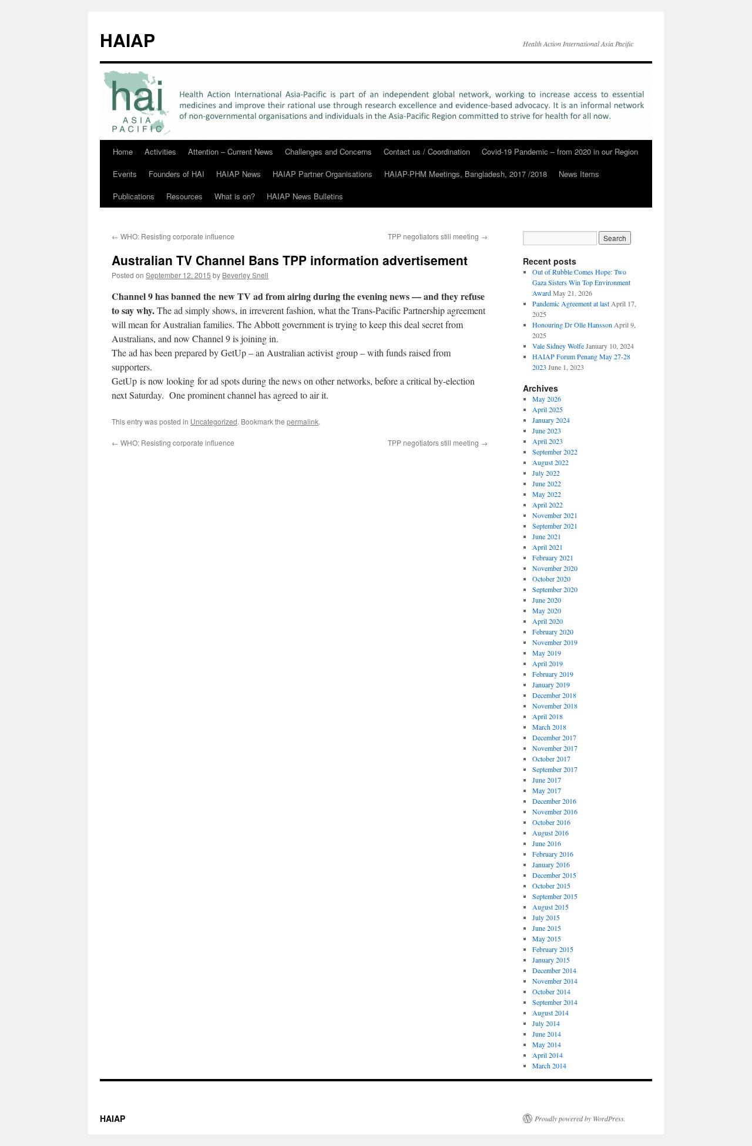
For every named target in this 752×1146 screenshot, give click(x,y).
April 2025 (547, 409)
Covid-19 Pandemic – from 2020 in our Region (560, 151)
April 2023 (547, 441)
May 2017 (546, 790)
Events (125, 173)
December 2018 (554, 695)
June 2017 (546, 779)
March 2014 (549, 1065)
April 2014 (547, 1055)
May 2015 (546, 938)
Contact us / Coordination (427, 151)
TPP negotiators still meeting (438, 236)
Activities (160, 151)
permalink (302, 421)
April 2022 (547, 504)
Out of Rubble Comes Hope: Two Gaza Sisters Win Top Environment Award (581, 282)
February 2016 (552, 853)
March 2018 (549, 726)
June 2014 (546, 1033)
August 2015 (550, 906)
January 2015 (551, 959)
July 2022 (546, 472)
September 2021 (555, 525)
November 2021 (555, 515)
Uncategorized (213, 421)
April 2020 (547, 621)
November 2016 (555, 811)
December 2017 (554, 737)
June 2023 (546, 430)
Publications (134, 196)
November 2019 (555, 642)
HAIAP (127, 39)
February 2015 (552, 949)
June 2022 (546, 483)
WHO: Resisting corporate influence (173, 236)
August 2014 (550, 1012)
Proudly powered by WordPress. (580, 1118)
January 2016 (551, 864)
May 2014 (546, 1044)
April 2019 (547, 663)
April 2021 (547, 547)
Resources (184, 196)
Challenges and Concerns (328, 151)
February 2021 (552, 557)
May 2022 (546, 494)
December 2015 (554, 875)
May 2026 (546, 398)
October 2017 (551, 758)
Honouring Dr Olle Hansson (572, 324)
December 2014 (554, 970)
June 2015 (546, 928)
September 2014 (555, 1002)
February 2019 (552, 674)
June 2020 (546, 599)
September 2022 (555, 451)
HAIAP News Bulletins (305, 196)
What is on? (234, 196)
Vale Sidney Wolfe (558, 345)
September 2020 (555, 589)
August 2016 (550, 832)
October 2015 (551, 885)
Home (123, 151)
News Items (579, 173)
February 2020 (552, 631)
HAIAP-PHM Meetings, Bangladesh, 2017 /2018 (465, 173)
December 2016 (554, 801)
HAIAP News (238, 173)
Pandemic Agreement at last (570, 303)
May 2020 (546, 610)
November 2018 (555, 705)
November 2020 (555, 568)
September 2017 (555, 769)
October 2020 (551, 578)
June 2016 (546, 843)
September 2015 (555, 896)
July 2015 (546, 917)
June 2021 (546, 536)
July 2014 (546, 1023)
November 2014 (555, 980)
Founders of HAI (176, 173)
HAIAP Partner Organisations (322, 173)
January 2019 (551, 684)
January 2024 (551, 420)
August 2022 (550, 462)
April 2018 (547, 716)
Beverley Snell (245, 275)
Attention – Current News (230, 151)
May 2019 (546, 652)
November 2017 (555, 748)
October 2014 (551, 991)
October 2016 (551, 822)
